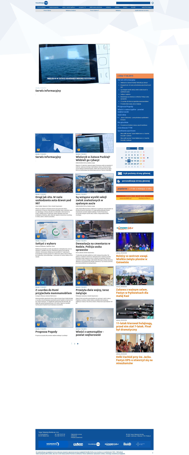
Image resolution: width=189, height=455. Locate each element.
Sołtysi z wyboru (45, 243)
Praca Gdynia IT (94, 10)
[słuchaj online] (144, 198)
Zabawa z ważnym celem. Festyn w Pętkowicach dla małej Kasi (132, 292)
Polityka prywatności (76, 437)
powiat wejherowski (43, 176)
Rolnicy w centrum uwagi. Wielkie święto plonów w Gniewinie (132, 259)
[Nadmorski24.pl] (112, 444)
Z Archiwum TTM (125, 128)
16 (126, 161)
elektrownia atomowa (96, 7)
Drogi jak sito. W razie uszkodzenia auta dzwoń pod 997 (53, 200)
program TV (82, 7)
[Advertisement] (94, 27)
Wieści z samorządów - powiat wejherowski (90, 333)
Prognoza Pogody (46, 331)
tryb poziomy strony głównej (136, 173)
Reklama (118, 10)
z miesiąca (140, 188)
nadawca (108, 7)
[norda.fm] (125, 198)
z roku (149, 188)
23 (126, 164)
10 (129, 158)
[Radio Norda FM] (127, 444)
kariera (125, 7)
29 (135, 152)
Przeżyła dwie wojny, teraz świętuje (92, 291)
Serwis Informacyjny (48, 156)
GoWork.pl (74, 435)
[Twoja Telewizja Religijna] (140, 444)
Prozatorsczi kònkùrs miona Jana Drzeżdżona (132, 125)
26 (126, 152)
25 (132, 164)
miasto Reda (81, 223)
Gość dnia (122, 115)
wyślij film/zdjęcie (147, 7)
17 (129, 161)
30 (138, 152)
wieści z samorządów (68, 7)
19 (135, 161)
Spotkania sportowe (126, 131)
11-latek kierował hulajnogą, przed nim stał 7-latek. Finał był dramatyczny (134, 326)
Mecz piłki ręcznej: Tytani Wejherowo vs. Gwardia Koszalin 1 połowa (135, 134)
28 (132, 152)
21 (141, 161)
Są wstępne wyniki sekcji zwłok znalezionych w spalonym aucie (91, 200)
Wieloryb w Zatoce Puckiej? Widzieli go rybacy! (93, 158)
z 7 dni (132, 188)
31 (141, 152)
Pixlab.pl (148, 436)
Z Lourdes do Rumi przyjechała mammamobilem (53, 291)
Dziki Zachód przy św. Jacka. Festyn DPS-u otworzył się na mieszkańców (134, 360)
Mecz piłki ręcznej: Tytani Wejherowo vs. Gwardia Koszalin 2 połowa (135, 139)
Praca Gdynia (47, 10)
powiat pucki (81, 136)
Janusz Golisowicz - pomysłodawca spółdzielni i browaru (133, 118)
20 (138, 161)
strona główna (41, 7)
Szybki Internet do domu (142, 10)
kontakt (133, 7)
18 (132, 161)
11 (132, 158)
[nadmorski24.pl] (135, 228)
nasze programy (53, 7)
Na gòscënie (123, 122)
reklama (117, 7)
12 (135, 158)
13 (138, 158)
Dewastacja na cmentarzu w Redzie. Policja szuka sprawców (93, 246)
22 (144, 161)
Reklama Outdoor (71, 10)
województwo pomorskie (45, 269)
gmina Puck (41, 223)
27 (129, 152)
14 (141, 158)
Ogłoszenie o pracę (76, 434)
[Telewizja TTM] (94, 444)
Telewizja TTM (141, 436)
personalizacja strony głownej (136, 181)
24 (129, 164)
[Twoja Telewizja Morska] (55, 3)
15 (144, 158)
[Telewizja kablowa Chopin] (78, 444)
